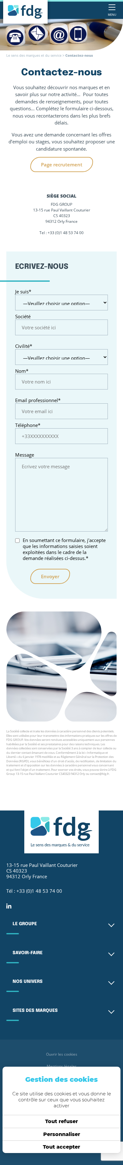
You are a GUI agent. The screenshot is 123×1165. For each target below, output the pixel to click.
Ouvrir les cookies (61, 1054)
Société (23, 317)
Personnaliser (61, 1134)
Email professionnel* (38, 400)
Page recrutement (61, 164)
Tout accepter (61, 1147)
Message (24, 455)
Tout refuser (61, 1121)
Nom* (21, 371)
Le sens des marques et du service (34, 55)
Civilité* (23, 346)
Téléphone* (27, 425)
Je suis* (23, 292)
